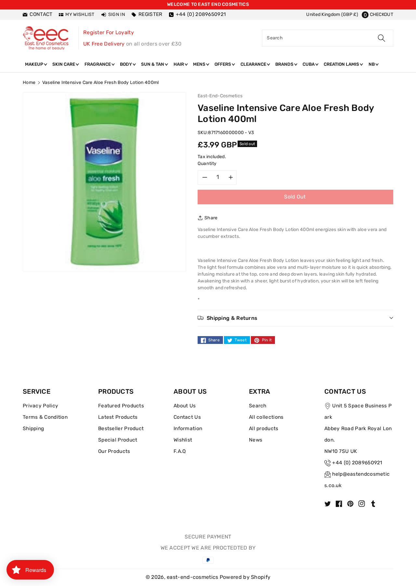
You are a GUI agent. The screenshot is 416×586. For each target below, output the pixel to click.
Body (126, 64)
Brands (284, 64)
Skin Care (64, 64)
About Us (185, 406)
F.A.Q (180, 451)
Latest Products (118, 417)
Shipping (33, 428)
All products (264, 428)
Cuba (309, 64)
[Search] (381, 38)
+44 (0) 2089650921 (357, 463)
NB (372, 64)
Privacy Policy (40, 406)
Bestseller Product (121, 428)
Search (257, 406)
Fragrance (98, 64)
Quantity (207, 163)
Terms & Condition (45, 417)
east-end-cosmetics (192, 577)
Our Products (114, 451)
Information (188, 428)
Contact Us (187, 417)
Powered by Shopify (245, 577)
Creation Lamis (342, 64)
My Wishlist (79, 14)
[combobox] (327, 38)
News (255, 440)
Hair (179, 64)
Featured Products (121, 406)
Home (29, 82)
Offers (223, 64)
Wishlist (183, 440)
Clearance (253, 64)
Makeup (34, 64)
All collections (266, 417)
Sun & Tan (153, 64)
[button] (377, 14)
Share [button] (211, 218)
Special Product (117, 440)
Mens (199, 64)
